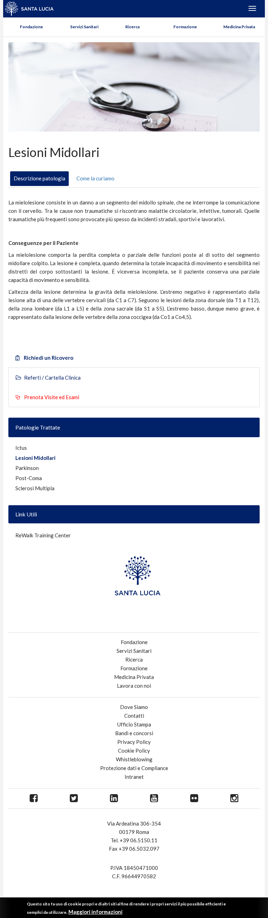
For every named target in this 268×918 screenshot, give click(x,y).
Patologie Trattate (37, 427)
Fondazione (31, 26)
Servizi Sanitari (84, 26)
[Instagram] (234, 798)
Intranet (134, 777)
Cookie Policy (134, 750)
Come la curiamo (95, 178)
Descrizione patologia (39, 178)
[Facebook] (34, 798)
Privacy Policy (134, 742)
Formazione (185, 26)
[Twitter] (74, 798)
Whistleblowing (134, 759)
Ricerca (132, 26)
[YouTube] (154, 798)
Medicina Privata (239, 26)
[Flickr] (194, 798)
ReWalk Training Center (43, 535)
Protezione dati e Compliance (134, 768)
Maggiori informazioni (95, 912)
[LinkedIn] (114, 798)
